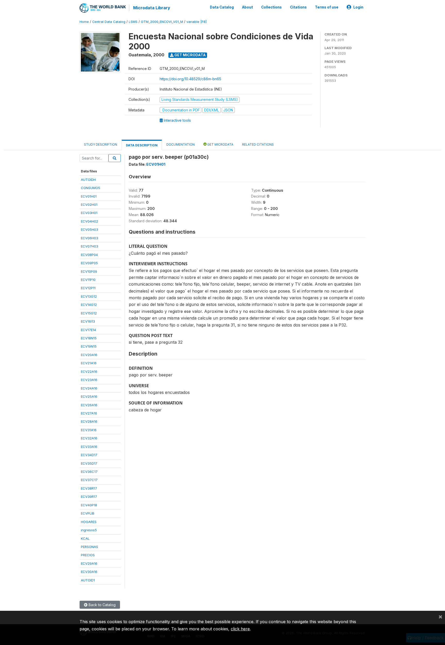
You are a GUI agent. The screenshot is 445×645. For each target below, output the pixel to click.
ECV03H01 (89, 213)
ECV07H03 (89, 246)
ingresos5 (89, 530)
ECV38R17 (89, 488)
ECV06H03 (89, 238)
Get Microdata (190, 55)
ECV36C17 (89, 472)
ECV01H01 (89, 196)
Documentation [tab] (180, 144)
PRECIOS (88, 555)
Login (358, 7)
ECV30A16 (89, 572)
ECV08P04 (89, 255)
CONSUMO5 (90, 188)
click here (240, 628)
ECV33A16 (89, 447)
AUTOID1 (88, 580)
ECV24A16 (89, 388)
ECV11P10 (88, 280)
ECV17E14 (88, 330)
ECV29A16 (89, 563)
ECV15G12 (89, 313)
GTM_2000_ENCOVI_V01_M (162, 22)
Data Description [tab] (142, 145)
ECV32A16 (89, 438)
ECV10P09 (89, 271)
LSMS (133, 22)
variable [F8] (196, 22)
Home (84, 22)
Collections (271, 7)
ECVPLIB (87, 513)
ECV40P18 (89, 505)
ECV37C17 (89, 480)
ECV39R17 (89, 496)
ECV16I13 (88, 321)
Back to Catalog (102, 605)
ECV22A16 (89, 371)
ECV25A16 (89, 396)
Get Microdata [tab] (220, 144)
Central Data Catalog (108, 22)
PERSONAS (89, 547)
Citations (298, 7)
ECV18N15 (89, 338)
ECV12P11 (88, 288)
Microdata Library (151, 7)
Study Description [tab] (100, 144)
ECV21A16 (89, 363)
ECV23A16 (89, 380)
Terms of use (326, 7)
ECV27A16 (89, 413)
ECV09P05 (89, 263)
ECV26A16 (89, 405)
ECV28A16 (89, 421)
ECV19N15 (89, 346)
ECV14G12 (89, 305)
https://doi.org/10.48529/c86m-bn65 (190, 79)
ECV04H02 (89, 221)
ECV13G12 (89, 296)
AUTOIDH (88, 180)
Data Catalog (222, 7)
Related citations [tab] (258, 144)
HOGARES (89, 522)
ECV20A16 (89, 355)
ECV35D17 (89, 463)
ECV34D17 (89, 455)
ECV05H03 (89, 229)
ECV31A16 (89, 430)
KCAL (85, 538)
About (247, 7)
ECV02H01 (89, 204)
